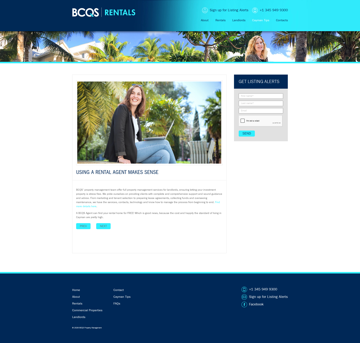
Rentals (220, 20)
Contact (118, 290)
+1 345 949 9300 (274, 10)
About (204, 20)
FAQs (116, 303)
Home (76, 290)
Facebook (256, 304)
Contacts (282, 20)
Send (246, 133)
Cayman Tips (260, 20)
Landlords (238, 20)
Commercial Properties (87, 310)
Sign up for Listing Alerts (229, 10)
